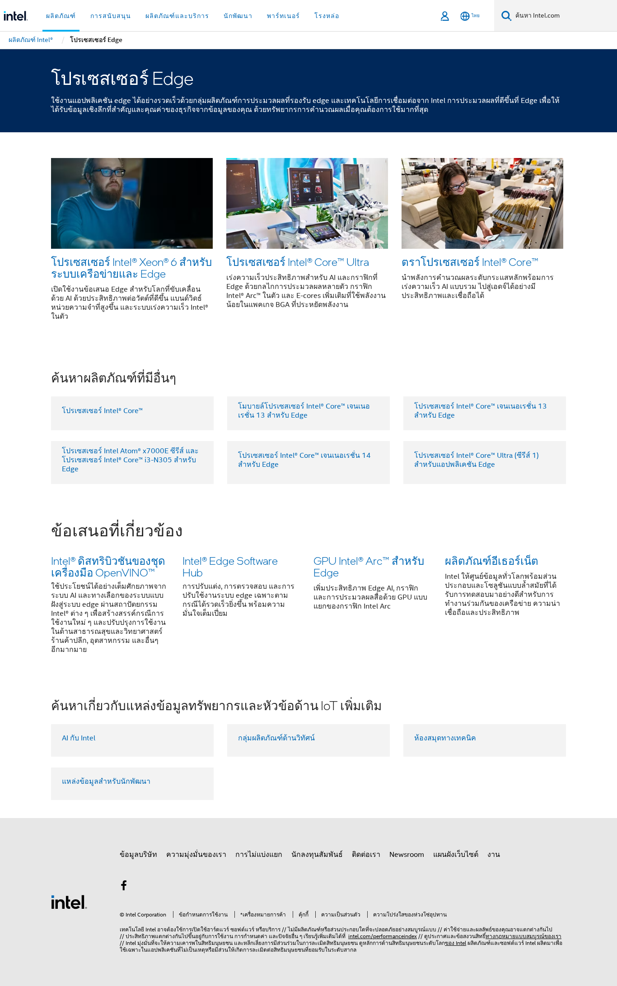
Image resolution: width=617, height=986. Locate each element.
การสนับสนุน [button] (110, 16)
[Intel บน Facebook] (123, 887)
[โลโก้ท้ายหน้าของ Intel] (69, 901)
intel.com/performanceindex (382, 936)
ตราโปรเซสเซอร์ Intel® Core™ (470, 262)
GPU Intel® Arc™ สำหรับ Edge (368, 566)
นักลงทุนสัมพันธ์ (317, 854)
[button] (308, 242)
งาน (493, 854)
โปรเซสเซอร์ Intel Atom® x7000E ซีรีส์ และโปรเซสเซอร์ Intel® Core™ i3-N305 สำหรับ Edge (130, 460)
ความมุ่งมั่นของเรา (196, 854)
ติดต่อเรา (366, 854)
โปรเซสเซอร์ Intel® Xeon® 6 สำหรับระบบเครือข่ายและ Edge (131, 267)
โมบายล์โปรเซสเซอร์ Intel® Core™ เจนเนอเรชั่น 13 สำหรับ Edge (304, 411)
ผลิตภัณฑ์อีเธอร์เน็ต (491, 560)
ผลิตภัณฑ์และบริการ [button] (177, 16)
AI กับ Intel (78, 738)
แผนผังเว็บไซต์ (455, 854)
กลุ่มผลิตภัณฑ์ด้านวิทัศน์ (276, 738)
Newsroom (406, 854)
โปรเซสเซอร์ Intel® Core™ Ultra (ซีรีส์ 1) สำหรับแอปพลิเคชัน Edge (476, 460)
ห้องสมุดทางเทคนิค (445, 738)
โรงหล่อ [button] (326, 16)
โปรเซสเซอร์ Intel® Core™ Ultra (297, 262)
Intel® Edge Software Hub (230, 566)
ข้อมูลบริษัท (138, 854)
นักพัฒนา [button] (238, 16)
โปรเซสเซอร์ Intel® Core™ (102, 410)
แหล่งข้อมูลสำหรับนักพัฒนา (106, 781)
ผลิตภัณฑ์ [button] (61, 16)
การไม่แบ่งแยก (258, 854)
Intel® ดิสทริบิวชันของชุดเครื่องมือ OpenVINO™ (108, 566)
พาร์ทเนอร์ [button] (283, 16)
